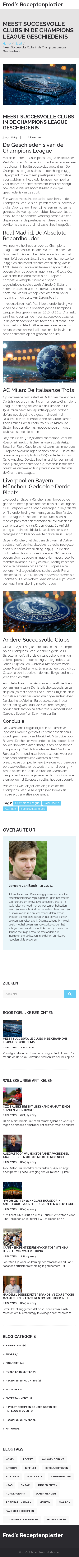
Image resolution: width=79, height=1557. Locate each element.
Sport (18, 43)
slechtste (34, 1476)
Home (7, 43)
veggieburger (61, 1476)
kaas (9, 1485)
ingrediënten (47, 1485)
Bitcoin (11, 1468)
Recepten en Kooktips (23, 1380)
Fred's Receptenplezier (33, 4)
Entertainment (19, 1398)
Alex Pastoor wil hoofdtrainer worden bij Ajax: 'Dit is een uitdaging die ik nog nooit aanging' (36, 1157)
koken (10, 1459)
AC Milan (10, 808)
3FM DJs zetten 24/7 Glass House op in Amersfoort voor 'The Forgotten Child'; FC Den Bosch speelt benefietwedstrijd (39, 1204)
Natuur (13, 1428)
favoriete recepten (20, 1511)
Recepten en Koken (21, 1419)
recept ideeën (56, 1519)
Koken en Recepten (21, 1371)
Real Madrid (51, 803)
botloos (12, 1476)
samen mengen (45, 1493)
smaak (25, 1485)
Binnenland (16, 1345)
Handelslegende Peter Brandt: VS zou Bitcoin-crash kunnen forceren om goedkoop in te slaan (39, 1298)
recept (28, 1459)
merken (45, 1502)
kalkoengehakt (52, 1459)
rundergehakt (16, 1493)
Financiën (15, 1363)
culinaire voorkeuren (22, 1519)
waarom (65, 1502)
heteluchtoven (56, 1468)
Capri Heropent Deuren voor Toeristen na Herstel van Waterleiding (35, 1249)
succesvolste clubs (33, 808)
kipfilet (30, 1468)
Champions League (27, 803)
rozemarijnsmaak (18, 1502)
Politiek (13, 1389)
